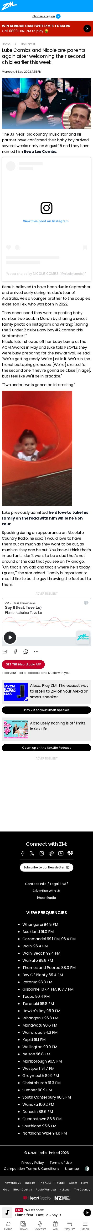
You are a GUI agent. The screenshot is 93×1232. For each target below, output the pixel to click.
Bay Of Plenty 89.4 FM (42, 975)
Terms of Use (61, 1162)
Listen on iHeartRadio (46, 1212)
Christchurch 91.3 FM (41, 1083)
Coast (73, 1183)
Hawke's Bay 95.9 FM (41, 1011)
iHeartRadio (46, 897)
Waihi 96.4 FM (35, 946)
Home (6, 44)
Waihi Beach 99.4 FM (41, 953)
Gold (6, 1189)
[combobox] (36, 652)
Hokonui (65, 1189)
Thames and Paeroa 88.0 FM (49, 967)
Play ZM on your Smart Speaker (46, 697)
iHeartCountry (22, 1189)
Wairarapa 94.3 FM (39, 1032)
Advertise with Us (46, 890)
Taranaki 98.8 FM (38, 1003)
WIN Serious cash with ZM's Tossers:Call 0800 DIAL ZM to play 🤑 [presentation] (46, 28)
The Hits (30, 1183)
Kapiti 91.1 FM (34, 1039)
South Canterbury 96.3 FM (46, 1097)
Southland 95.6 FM (39, 1126)
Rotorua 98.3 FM (37, 982)
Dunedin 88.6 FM (37, 1111)
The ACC (45, 1183)
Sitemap (72, 1168)
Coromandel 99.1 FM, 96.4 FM (49, 939)
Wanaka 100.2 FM (38, 1104)
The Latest (28, 44)
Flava (84, 1183)
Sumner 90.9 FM (37, 1090)
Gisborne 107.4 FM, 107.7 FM (47, 989)
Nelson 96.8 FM (36, 1054)
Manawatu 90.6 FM (39, 1025)
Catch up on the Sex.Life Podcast (46, 734)
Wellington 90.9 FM (39, 1047)
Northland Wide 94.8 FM (44, 1133)
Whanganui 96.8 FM (40, 1018)
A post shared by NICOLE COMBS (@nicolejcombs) (46, 273)
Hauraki (60, 1183)
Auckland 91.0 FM (38, 931)
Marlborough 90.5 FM (42, 1061)
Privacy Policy (32, 1162)
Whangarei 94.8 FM (40, 924)
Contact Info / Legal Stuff (46, 883)
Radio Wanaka (46, 1189)
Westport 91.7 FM (38, 1068)
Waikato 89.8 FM (37, 960)
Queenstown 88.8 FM (42, 1119)
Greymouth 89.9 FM (40, 1075)
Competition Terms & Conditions (31, 1168)
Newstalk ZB (13, 1183)
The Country (82, 1189)
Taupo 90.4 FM (36, 996)
